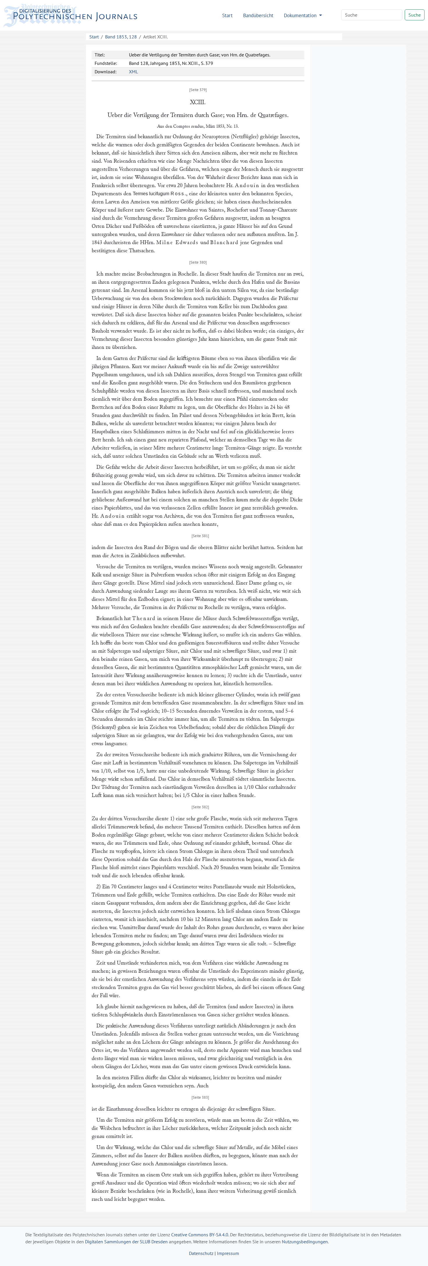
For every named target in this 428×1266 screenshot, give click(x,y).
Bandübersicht (258, 15)
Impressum (228, 1253)
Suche (414, 15)
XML (133, 71)
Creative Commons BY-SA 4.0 (199, 1234)
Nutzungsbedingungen (305, 1241)
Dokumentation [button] (301, 15)
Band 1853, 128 (121, 37)
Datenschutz (201, 1253)
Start (227, 15)
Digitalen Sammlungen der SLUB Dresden (126, 1241)
